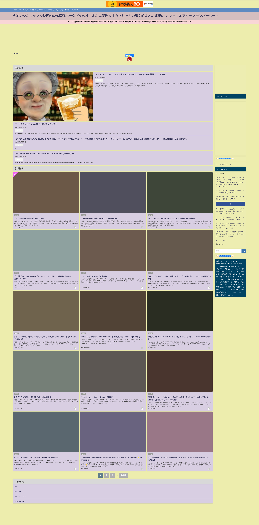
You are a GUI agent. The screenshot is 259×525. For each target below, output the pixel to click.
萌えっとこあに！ (221, 240)
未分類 (99, 80)
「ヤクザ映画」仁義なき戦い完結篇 (94, 276)
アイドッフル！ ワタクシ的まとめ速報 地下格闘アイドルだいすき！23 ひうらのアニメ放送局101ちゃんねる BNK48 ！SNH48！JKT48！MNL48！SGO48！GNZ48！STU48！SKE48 (230, 182)
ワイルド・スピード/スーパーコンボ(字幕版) (97, 397)
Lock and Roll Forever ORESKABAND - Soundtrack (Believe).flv (44, 153)
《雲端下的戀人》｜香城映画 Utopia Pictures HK (99, 218)
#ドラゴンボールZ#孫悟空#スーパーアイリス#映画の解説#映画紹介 (172, 218)
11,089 (123, 475)
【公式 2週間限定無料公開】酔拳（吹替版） (30, 218)
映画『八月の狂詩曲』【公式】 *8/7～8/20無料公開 (32, 397)
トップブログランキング (223, 164)
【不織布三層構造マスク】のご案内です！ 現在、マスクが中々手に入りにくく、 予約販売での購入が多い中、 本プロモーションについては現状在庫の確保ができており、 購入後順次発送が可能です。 (101, 139)
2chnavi (16, 53)
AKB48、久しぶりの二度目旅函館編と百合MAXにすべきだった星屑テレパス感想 (130, 74)
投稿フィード (18, 491)
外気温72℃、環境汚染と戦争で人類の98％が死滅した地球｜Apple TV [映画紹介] (110, 336)
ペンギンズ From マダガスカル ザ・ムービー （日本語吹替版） (37, 457)
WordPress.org (19, 501)
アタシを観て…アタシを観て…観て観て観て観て (36, 124)
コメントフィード (20, 496)
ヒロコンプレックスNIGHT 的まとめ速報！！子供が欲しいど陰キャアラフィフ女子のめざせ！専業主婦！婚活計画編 (230, 234)
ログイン (17, 486)
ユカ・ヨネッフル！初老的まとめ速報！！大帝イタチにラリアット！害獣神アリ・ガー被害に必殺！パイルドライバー (230, 226)
